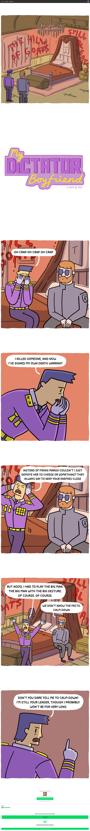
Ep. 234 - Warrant (8, 1)
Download (45, 817)
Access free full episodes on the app (45, 798)
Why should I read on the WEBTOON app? (45, 801)
